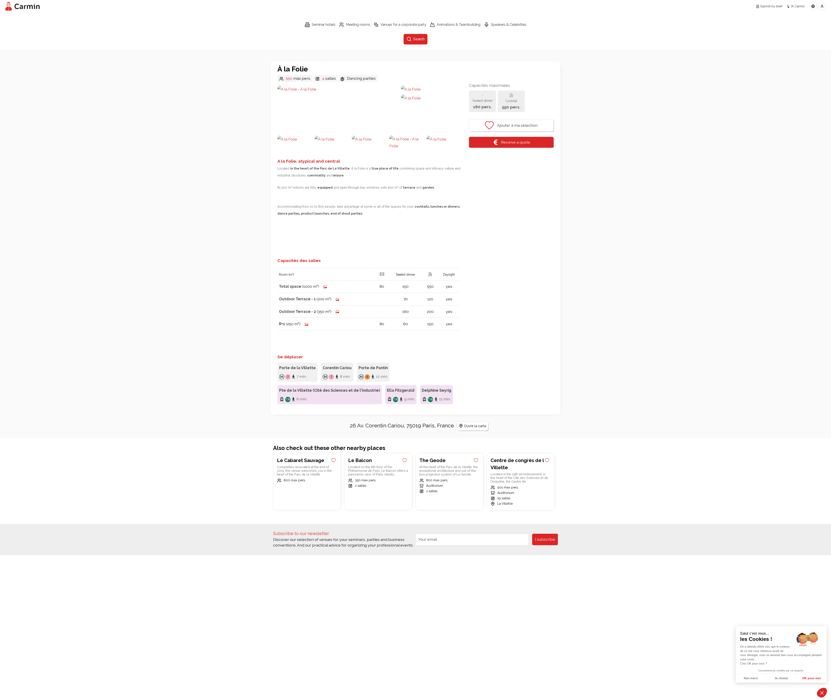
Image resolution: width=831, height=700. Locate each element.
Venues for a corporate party (403, 25)
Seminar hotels (323, 25)
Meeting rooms (358, 25)
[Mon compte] (822, 6)
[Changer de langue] (813, 6)
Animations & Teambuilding (458, 25)
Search (419, 39)
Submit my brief (771, 6)
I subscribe (545, 539)
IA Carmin (797, 6)
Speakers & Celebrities (508, 25)
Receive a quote (515, 142)
